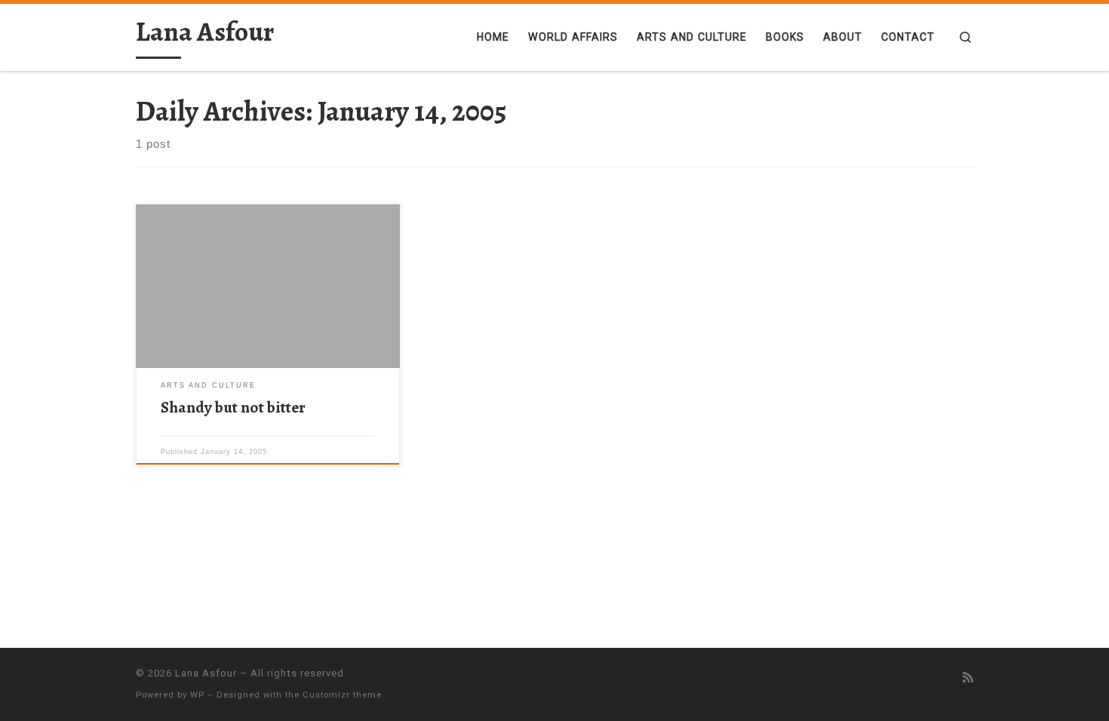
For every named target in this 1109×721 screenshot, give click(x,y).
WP (197, 695)
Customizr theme (342, 695)
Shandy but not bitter (233, 407)
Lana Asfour (206, 673)
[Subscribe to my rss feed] (968, 677)
